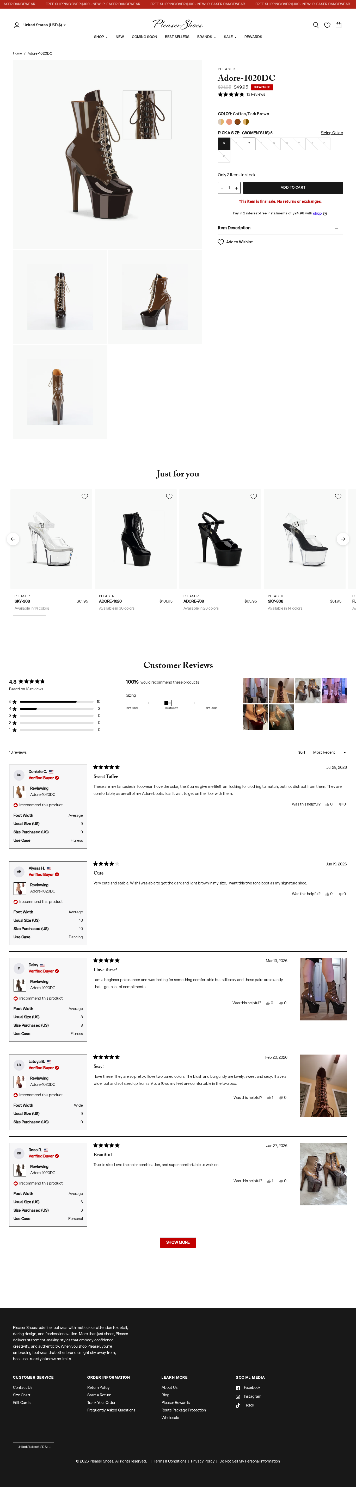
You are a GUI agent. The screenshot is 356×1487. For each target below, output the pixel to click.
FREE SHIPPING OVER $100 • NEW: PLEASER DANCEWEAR (82, 4)
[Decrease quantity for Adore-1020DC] (222, 188)
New (120, 37)
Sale (228, 37)
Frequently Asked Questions (111, 1410)
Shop (99, 37)
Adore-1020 (110, 601)
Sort (302, 752)
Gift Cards (21, 1403)
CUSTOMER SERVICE (33, 1378)
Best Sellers (177, 37)
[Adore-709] (220, 539)
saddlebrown (221, 122)
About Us (169, 1388)
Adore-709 (193, 601)
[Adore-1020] (136, 539)
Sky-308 (22, 601)
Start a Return (99, 1395)
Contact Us (22, 1388)
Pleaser (22, 596)
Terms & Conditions (170, 1462)
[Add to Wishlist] (84, 496)
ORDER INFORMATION (108, 1378)
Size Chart (21, 1395)
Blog (165, 1395)
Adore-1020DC (42, 795)
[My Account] (18, 25)
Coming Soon (144, 37)
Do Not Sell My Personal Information (249, 1462)
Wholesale (170, 1418)
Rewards (253, 37)
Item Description (234, 228)
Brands (204, 37)
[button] (241, 95)
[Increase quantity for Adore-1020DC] (236, 188)
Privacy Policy (203, 1462)
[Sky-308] (51, 539)
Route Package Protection (184, 1410)
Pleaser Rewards (176, 1403)
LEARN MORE (175, 1378)
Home (17, 53)
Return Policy (98, 1388)
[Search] (316, 25)
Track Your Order (101, 1403)
